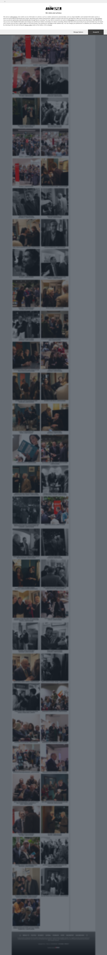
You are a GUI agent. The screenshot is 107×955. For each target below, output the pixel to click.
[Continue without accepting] (4, 1)
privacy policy (28, 25)
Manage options (78, 32)
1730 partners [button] (13, 17)
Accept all (96, 32)
